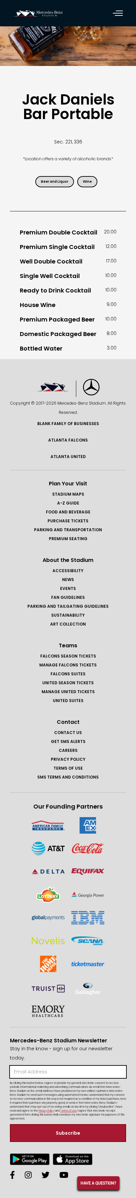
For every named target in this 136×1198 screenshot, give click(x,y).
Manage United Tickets (68, 691)
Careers (68, 750)
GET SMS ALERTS (68, 741)
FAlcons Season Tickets (68, 656)
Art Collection (68, 624)
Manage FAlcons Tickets (68, 665)
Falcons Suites (68, 674)
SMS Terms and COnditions (68, 777)
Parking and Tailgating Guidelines (68, 606)
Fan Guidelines (68, 597)
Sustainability (68, 615)
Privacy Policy (68, 759)
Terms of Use (68, 768)
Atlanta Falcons (68, 440)
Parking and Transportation (68, 530)
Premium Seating (68, 538)
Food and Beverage (68, 512)
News (68, 579)
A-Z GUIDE (68, 503)
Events (68, 588)
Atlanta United (68, 456)
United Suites (68, 700)
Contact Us (68, 732)
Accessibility (68, 570)
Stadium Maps (68, 494)
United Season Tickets (68, 683)
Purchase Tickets (68, 521)
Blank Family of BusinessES (68, 423)
